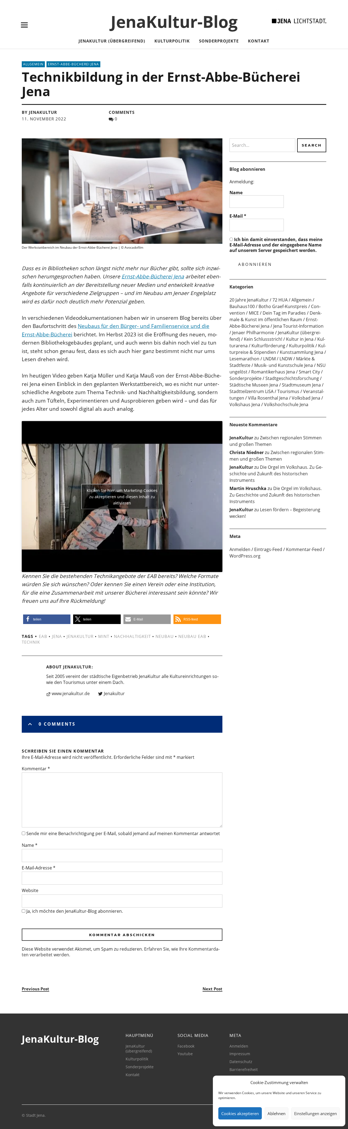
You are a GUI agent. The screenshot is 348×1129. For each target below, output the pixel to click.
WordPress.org (244, 556)
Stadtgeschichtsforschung (292, 378)
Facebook (186, 1046)
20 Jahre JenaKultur (249, 300)
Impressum (239, 1053)
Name (30, 845)
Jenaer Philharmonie (253, 333)
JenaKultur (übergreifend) (112, 41)
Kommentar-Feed (304, 549)
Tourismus (288, 391)
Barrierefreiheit (243, 1069)
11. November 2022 (44, 118)
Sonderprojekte (219, 41)
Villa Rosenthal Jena (268, 398)
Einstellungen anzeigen (315, 1113)
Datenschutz (240, 1061)
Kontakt (258, 41)
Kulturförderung (268, 346)
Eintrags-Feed (268, 549)
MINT (103, 636)
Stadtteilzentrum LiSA (251, 391)
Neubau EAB (192, 636)
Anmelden (239, 549)
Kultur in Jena (299, 339)
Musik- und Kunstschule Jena (283, 365)
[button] (46, 619)
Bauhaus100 (242, 306)
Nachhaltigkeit (132, 636)
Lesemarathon (244, 359)
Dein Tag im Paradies (284, 313)
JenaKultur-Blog (174, 21)
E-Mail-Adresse (38, 868)
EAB (43, 636)
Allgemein (33, 64)
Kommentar (36, 769)
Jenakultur (114, 693)
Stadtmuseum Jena (301, 385)
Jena (57, 636)
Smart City (309, 372)
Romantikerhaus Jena (273, 372)
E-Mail (237, 216)
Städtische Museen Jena (253, 385)
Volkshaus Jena (244, 404)
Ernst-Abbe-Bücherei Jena (73, 64)
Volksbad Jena (306, 398)
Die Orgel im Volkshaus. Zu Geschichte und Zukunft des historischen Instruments (276, 473)
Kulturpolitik (172, 41)
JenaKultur (80, 636)
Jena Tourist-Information (298, 326)
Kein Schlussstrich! (263, 339)
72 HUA (280, 300)
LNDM (269, 359)
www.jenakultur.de (71, 693)
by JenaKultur (39, 112)
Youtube (185, 1053)
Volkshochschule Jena (286, 404)
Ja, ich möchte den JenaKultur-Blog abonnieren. (74, 911)
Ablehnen (276, 1113)
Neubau (165, 636)
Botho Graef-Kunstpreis (283, 306)
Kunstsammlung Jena (301, 352)
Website (30, 890)
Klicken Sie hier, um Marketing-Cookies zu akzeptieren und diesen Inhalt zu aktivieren (122, 497)
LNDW (285, 359)
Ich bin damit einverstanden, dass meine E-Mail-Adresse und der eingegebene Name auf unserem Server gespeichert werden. (275, 245)
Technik (31, 642)
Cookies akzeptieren (240, 1113)
